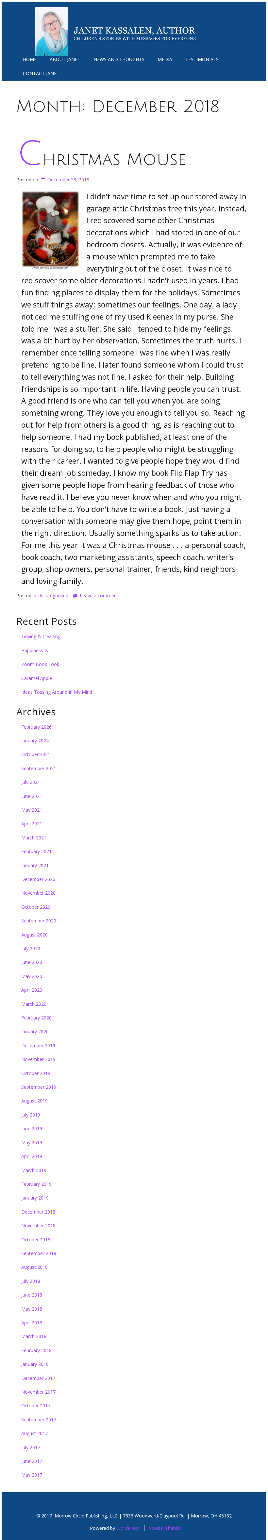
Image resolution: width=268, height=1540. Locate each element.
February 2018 (36, 1350)
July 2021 (30, 782)
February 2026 (36, 727)
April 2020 (31, 990)
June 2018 (31, 1295)
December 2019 (38, 1045)
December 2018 (38, 1212)
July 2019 (30, 1115)
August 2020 (34, 935)
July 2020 (30, 948)
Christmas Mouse (101, 159)
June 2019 (31, 1128)
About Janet (65, 59)
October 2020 (35, 907)
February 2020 (36, 1018)
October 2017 (35, 1405)
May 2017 (31, 1475)
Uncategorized (53, 595)
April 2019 (31, 1156)
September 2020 (38, 921)
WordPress (128, 1528)
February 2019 (36, 1184)
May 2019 (31, 1142)
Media (165, 59)
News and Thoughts (118, 59)
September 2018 (38, 1253)
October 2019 (35, 1073)
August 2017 (34, 1433)
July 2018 (30, 1281)
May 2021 (31, 810)
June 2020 (31, 962)
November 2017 (38, 1392)
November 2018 (38, 1225)
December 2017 (38, 1378)
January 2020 (35, 1031)
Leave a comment (99, 595)
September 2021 (38, 768)
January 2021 (35, 865)
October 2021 (35, 754)
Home (30, 59)
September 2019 (38, 1087)
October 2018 (35, 1239)
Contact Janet (41, 73)
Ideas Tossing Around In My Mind (56, 692)
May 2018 (31, 1309)
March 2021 (33, 838)
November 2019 (38, 1059)
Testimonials (202, 59)
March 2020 (33, 1004)
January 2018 (35, 1364)
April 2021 (31, 823)
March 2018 (33, 1336)
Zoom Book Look (40, 664)
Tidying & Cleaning (40, 636)
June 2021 (31, 796)
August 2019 (34, 1101)
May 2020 (31, 976)
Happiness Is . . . (38, 650)
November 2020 (38, 893)
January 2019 (35, 1198)
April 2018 (31, 1322)
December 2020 (38, 879)
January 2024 (35, 740)
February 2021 (36, 851)
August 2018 (34, 1267)
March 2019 (33, 1170)
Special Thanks (164, 1528)
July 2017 (30, 1447)
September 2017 (38, 1419)
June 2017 (31, 1461)
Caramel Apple (36, 678)
